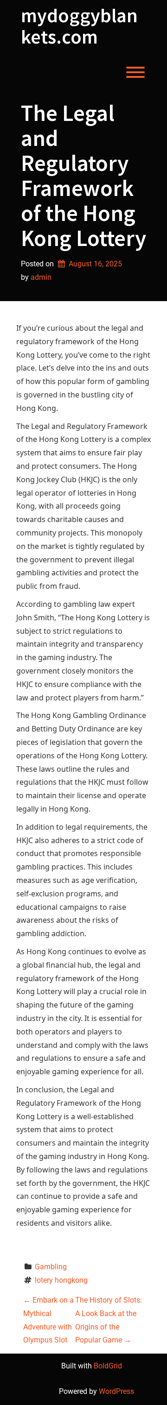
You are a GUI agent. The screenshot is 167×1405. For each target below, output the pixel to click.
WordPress (116, 1391)
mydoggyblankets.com (79, 26)
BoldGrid (108, 1365)
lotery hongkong (61, 1280)
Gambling (51, 1266)
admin (41, 277)
